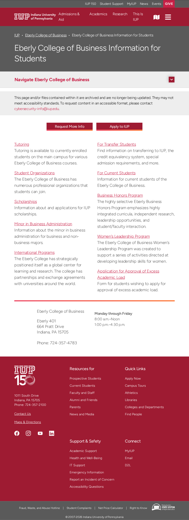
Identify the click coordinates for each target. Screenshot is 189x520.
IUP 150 (90, 4)
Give (169, 4)
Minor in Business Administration (43, 223)
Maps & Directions (27, 422)
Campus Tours (135, 386)
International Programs (34, 252)
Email (129, 458)
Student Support (111, 4)
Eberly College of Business (45, 35)
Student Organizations (34, 172)
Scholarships (25, 201)
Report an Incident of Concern (92, 479)
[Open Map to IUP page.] (156, 17)
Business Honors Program (120, 195)
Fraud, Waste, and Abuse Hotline (39, 508)
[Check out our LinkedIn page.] (51, 433)
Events (157, 4)
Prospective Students (85, 378)
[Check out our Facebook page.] (16, 433)
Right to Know (138, 508)
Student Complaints (79, 508)
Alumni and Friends (83, 400)
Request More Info (69, 126)
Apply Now (133, 378)
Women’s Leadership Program (123, 236)
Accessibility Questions (87, 487)
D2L (128, 465)
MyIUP (131, 4)
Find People (133, 414)
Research (120, 14)
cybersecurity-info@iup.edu (36, 109)
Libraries (131, 400)
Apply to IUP (119, 126)
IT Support (77, 465)
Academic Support (83, 451)
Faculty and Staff (82, 393)
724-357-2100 (35, 405)
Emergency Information (87, 472)
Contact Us (22, 414)
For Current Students (116, 172)
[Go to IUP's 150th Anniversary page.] (24, 375)
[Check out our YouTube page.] (40, 433)
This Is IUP (138, 17)
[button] (168, 17)
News (144, 4)
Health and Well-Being (86, 458)
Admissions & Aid (69, 17)
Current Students (82, 386)
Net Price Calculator (110, 508)
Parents (75, 407)
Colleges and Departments (144, 407)
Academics (98, 14)
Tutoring (21, 144)
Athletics (131, 393)
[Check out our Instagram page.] (28, 433)
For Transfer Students (116, 144)
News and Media (82, 414)
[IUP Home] (35, 16)
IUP (17, 35)
